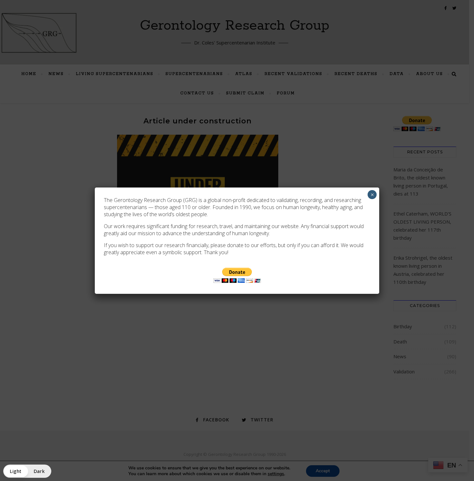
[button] (27, 471)
